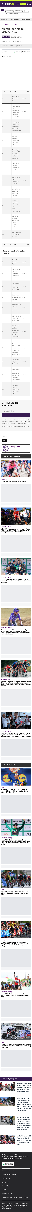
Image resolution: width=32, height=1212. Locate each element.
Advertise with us (7, 1193)
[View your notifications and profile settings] (18, 4)
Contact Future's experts (9, 1174)
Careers (4, 1189)
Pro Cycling (5, 24)
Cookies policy (6, 1182)
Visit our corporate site (15, 1158)
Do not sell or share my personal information (15, 1197)
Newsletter (27, 51)
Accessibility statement (8, 1186)
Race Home (4, 46)
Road (4, 440)
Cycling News (16, 36)
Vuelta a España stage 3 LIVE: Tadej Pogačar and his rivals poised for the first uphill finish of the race (17, 11)
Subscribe (22, 4)
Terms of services (22, 420)
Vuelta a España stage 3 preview (20, 19)
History (19, 46)
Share (6, 51)
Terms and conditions (8, 1171)
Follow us (18, 51)
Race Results (6, 37)
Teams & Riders (14, 24)
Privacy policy (6, 1178)
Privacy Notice (24, 421)
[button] (30, 4)
